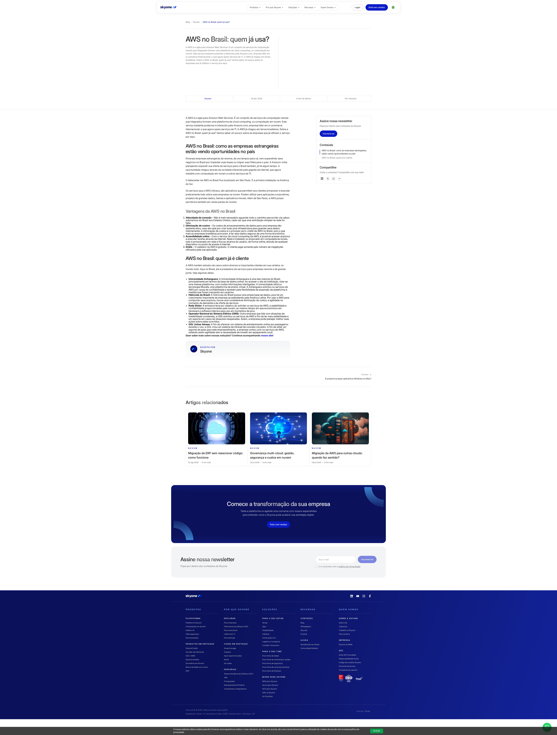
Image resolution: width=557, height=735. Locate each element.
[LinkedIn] (351, 596)
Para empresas (230, 622)
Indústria (265, 634)
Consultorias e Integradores (235, 689)
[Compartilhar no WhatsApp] (333, 178)
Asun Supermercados (233, 656)
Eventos (304, 634)
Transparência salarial (348, 670)
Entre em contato (377, 7)
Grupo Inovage (230, 648)
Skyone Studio (192, 648)
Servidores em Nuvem (195, 663)
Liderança (343, 626)
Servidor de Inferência (195, 652)
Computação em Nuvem (196, 626)
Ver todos (228, 663)
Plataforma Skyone (193, 622)
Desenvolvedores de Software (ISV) (238, 674)
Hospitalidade (267, 630)
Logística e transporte (271, 641)
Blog (188, 22)
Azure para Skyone (270, 685)
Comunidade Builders (309, 648)
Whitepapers (306, 626)
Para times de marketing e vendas (276, 659)
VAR (225, 677)
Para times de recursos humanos (275, 667)
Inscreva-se (328, 133)
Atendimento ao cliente (310, 644)
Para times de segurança (272, 663)
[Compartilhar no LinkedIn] (322, 178)
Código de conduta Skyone (350, 662)
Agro (264, 626)
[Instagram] (363, 596)
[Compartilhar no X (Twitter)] (327, 178)
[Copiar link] (339, 178)
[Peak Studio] (367, 711)
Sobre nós (343, 622)
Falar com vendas (278, 524)
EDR (187, 671)
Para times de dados (270, 656)
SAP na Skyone (268, 692)
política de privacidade (349, 566)
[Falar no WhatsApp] (552, 722)
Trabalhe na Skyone (347, 630)
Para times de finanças (271, 671)
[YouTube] (357, 596)
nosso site (267, 335)
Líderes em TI (229, 634)
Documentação (192, 638)
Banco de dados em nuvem (197, 667)
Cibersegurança (192, 634)
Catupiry (227, 652)
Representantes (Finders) (234, 685)
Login (357, 7)
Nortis (226, 659)
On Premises (267, 696)
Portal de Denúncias (347, 666)
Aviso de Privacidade (347, 655)
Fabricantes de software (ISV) (236, 626)
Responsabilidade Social (349, 658)
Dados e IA (190, 630)
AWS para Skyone (269, 681)
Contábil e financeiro (270, 645)
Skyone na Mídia (345, 644)
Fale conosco (344, 634)
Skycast (304, 630)
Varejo (264, 622)
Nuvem (196, 22)
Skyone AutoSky (192, 659)
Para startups (229, 638)
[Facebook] (369, 596)
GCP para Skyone (269, 689)
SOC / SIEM (190, 656)
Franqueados (229, 681)
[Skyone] (168, 7)
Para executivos (230, 630)
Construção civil (269, 638)
